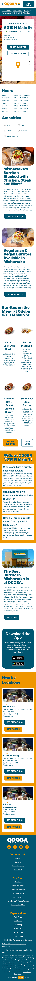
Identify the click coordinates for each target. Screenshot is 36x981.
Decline (27, 977)
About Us (18, 858)
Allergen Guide (18, 897)
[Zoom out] (29, 64)
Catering (24, 125)
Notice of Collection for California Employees (14, 945)
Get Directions (15, 722)
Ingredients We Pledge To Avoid (18, 901)
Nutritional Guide (18, 893)
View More (27, 443)
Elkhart (7, 804)
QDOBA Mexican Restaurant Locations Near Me (17, 951)
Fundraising (18, 925)
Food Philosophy (18, 886)
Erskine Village (11, 755)
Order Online (28, 4)
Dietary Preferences (18, 889)
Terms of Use (18, 932)
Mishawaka (9, 706)
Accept (20, 977)
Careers (18, 862)
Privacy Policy (18, 936)
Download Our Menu (18, 905)
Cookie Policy (18, 928)
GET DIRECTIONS (18, 53)
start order (13, 729)
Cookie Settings (12, 977)
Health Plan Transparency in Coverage (18, 940)
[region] (18, 68)
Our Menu (18, 882)
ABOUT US (12, 618)
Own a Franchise (18, 866)
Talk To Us (18, 917)
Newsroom (18, 870)
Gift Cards (18, 921)
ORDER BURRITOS (18, 47)
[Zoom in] (29, 61)
